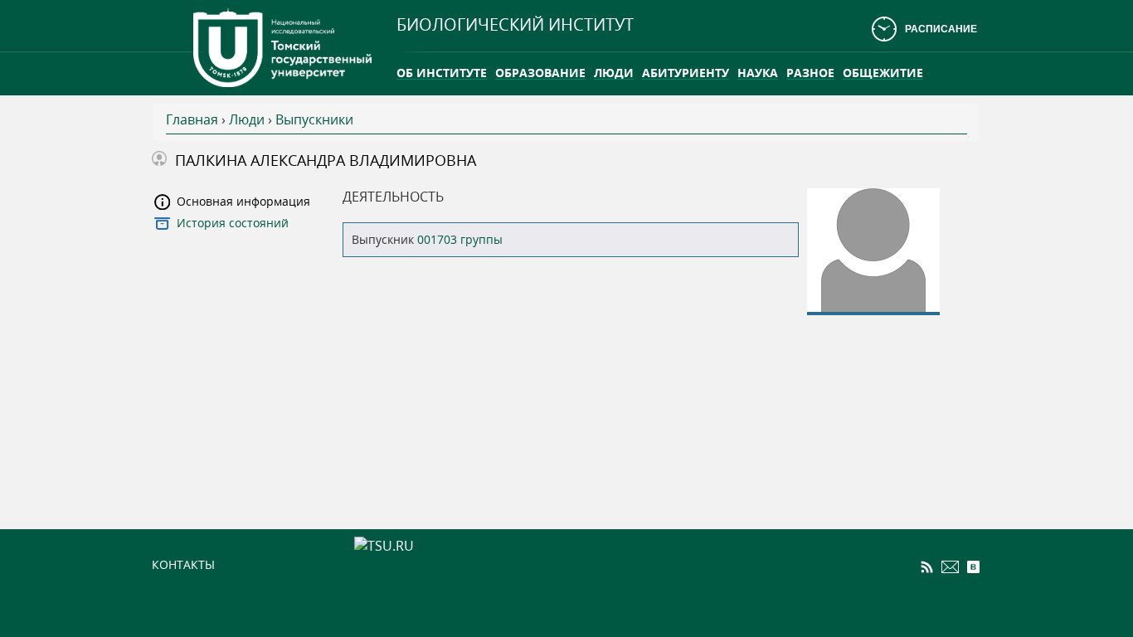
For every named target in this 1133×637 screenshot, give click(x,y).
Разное (810, 72)
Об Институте (441, 72)
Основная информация (243, 201)
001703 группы (460, 239)
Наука (757, 72)
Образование (540, 72)
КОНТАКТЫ (183, 564)
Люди (614, 72)
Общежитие (883, 72)
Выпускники (314, 119)
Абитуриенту (685, 72)
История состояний (233, 223)
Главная (192, 119)
